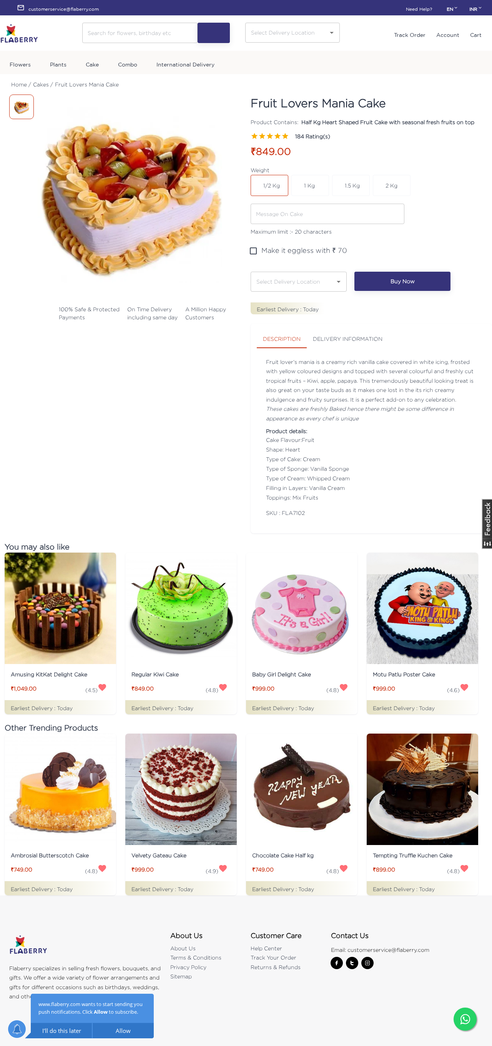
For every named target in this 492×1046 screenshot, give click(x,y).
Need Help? (419, 9)
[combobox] (287, 32)
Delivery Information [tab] (347, 339)
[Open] (331, 32)
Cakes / (43, 84)
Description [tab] (282, 339)
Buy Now (403, 281)
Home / (21, 84)
